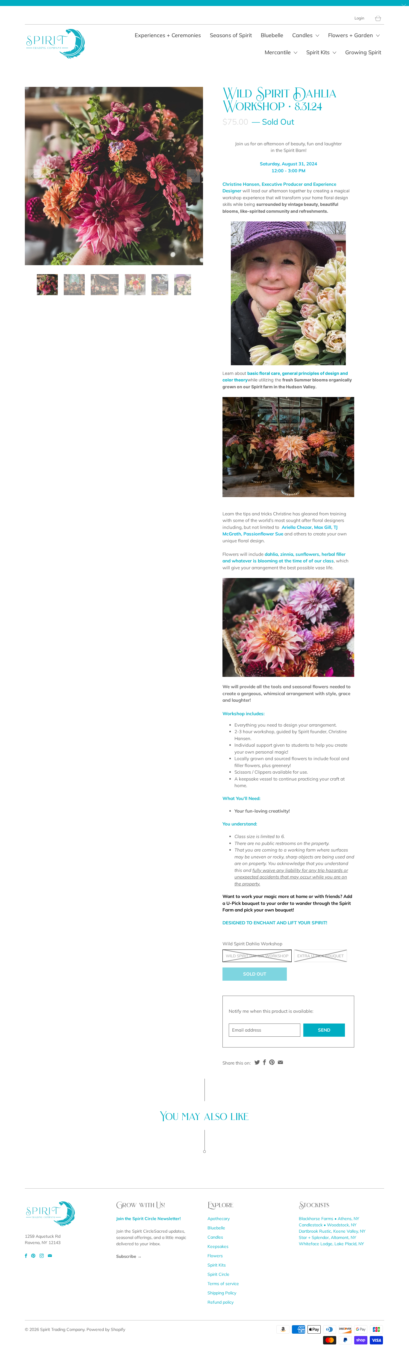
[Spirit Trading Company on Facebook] (26, 1256)
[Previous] (34, 175)
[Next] (193, 175)
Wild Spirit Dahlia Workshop (257, 955)
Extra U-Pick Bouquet (320, 955)
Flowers (215, 1255)
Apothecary (218, 1218)
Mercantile (278, 52)
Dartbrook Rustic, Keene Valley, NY (332, 1231)
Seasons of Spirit (231, 35)
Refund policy (220, 1302)
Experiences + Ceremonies (168, 35)
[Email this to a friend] (280, 1062)
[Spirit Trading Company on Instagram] (42, 1256)
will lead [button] (285, 197)
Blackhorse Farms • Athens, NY (329, 1218)
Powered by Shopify (106, 1329)
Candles (303, 35)
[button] (288, 157)
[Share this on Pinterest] (271, 1062)
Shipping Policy (221, 1293)
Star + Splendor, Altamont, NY (327, 1237)
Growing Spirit (363, 52)
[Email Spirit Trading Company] (50, 1256)
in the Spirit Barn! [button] (288, 150)
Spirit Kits (318, 52)
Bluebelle (272, 35)
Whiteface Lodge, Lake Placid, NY (331, 1243)
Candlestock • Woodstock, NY (328, 1225)
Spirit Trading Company (62, 1329)
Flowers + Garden (351, 35)
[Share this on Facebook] (264, 1062)
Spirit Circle (218, 1274)
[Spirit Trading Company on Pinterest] (33, 1256)
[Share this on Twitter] (257, 1062)
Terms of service (223, 1283)
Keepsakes (217, 1246)
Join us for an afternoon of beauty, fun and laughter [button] (288, 144)
